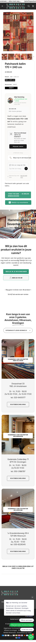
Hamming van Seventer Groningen (18, 435)
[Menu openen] (3, 6)
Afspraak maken (18, 146)
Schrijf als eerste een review (18, 294)
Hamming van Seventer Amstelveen (18, 360)
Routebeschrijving (18, 404)
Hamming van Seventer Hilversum (18, 509)
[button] (16, 271)
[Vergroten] (30, 15)
